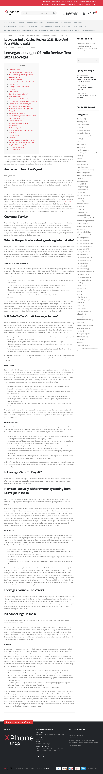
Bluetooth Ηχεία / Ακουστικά (28, 26)
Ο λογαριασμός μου (75, 745)
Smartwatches (66, 22)
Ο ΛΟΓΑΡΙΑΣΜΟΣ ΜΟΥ (58, 4)
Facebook (39, 756)
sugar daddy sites (82, 328)
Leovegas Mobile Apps (16, 147)
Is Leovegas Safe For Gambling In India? (22, 140)
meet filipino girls (82, 274)
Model (79, 283)
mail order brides (82, 263)
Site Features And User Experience (20, 106)
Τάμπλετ (21, 22)
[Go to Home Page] (5, 35)
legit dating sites (82, 238)
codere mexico (81, 181)
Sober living (80, 322)
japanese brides (81, 223)
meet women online (83, 280)
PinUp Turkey (81, 308)
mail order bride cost (83, 257)
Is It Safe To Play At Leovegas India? (21, 75)
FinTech (79, 207)
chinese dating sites (83, 173)
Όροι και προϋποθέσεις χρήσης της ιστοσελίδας (83, 743)
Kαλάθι (81, 4)
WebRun (47, 768)
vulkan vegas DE (82, 337)
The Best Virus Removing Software (85, 88)
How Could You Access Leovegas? (20, 104)
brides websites (81, 164)
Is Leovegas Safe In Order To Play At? (21, 82)
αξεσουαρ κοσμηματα (89, 30)
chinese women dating (84, 175)
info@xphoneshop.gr (42, 744)
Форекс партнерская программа (87, 348)
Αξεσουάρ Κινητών (10, 26)
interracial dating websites (85, 221)
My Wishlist (72, 4)
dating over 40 (81, 187)
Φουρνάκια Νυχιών (67, 30)
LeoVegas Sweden (82, 252)
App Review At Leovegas (17, 113)
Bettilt (79, 156)
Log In (88, 4)
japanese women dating (84, 226)
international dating (83, 215)
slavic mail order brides (84, 320)
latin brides (80, 229)
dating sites (80, 192)
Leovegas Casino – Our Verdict (19, 87)
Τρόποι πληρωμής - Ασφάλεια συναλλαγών (82, 740)
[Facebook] (94, 4)
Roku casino (80, 314)
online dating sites (82, 300)
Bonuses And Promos (16, 79)
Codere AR (80, 178)
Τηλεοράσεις (54, 30)
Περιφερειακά (78, 22)
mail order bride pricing (84, 260)
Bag (78, 141)
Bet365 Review (14, 135)
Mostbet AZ (80, 286)
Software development (84, 325)
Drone (77, 30)
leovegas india (67, 201)
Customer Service (14, 70)
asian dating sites (82, 133)
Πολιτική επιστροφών (75, 738)
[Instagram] (97, 4)
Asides (79, 139)
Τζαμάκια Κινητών (52, 22)
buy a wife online (82, 167)
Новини (79, 342)
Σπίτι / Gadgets (27, 30)
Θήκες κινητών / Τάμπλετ (35, 22)
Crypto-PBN (80, 184)
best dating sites (82, 150)
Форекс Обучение (82, 345)
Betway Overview (14, 77)
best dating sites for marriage (86, 153)
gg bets (79, 209)
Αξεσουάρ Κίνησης (40, 30)
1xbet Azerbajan (82, 125)
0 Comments (32, 47)
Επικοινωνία (45, 4)
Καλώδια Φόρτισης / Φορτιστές (50, 26)
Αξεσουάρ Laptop (79, 26)
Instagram (43, 756)
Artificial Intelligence (83, 130)
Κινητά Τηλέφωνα (9, 22)
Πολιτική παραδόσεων (76, 735)
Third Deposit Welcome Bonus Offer (21, 72)
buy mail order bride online (85, 170)
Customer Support (15, 128)
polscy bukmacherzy (83, 311)
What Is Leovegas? (15, 96)
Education (80, 198)
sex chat (79, 317)
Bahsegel (79, 147)
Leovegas (12, 89)
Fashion (79, 201)
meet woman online (83, 277)
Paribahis (79, 303)
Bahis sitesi (80, 144)
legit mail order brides (83, 246)
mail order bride (81, 255)
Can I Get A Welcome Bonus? (18, 94)
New (78, 291)
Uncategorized (21, 47)
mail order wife (81, 266)
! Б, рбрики (80, 119)
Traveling (79, 331)
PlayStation (66, 26)
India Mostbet (81, 212)
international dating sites (84, 218)
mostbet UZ (80, 289)
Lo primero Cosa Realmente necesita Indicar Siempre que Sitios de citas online (86, 79)
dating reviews (81, 190)
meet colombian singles (84, 272)
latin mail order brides (83, 232)
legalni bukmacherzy (83, 235)
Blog (78, 158)
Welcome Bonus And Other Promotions (22, 99)
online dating (81, 297)
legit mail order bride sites (85, 243)
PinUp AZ (79, 305)
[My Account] (84, 13)
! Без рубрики (81, 122)
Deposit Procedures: (15, 121)
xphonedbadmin (9, 47)
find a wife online (82, 204)
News (78, 294)
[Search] (54, 13)
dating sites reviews (83, 195)
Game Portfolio (14, 84)
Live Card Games (14, 150)
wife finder (80, 339)
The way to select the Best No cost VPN (87, 96)
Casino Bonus (13, 91)
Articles (79, 127)
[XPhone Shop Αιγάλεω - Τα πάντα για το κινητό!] (11, 13)
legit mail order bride (83, 240)
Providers (12, 138)
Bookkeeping (81, 161)
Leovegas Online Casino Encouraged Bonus (23, 101)
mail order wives (82, 269)
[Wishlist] (89, 13)
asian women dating (83, 136)
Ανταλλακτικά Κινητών (11, 30)
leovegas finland (82, 249)
